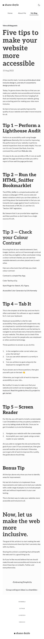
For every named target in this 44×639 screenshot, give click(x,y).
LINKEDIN (22, 615)
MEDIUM (22, 622)
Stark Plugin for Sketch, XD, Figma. (16, 285)
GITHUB (22, 608)
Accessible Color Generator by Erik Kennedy (20, 290)
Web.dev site (27, 151)
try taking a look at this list (18, 424)
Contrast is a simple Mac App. (14, 276)
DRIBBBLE (22, 602)
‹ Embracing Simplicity (22, 582)
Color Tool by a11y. (10, 281)
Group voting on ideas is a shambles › (22, 589)
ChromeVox (11, 422)
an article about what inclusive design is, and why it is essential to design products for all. (22, 82)
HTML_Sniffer (11, 192)
